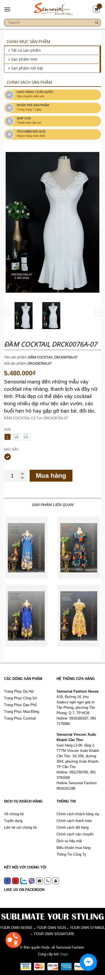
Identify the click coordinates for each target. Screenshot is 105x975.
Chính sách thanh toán (74, 821)
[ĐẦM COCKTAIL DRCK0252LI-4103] (79, 548)
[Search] (97, 22)
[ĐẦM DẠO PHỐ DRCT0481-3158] (26, 616)
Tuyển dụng (13, 821)
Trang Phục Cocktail (20, 718)
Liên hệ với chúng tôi (20, 827)
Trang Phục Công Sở (20, 698)
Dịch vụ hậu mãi (69, 841)
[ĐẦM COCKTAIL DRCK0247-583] (79, 616)
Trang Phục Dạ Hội (19, 691)
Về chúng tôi (14, 814)
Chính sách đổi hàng (73, 827)
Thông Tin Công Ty (71, 854)
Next (98, 312)
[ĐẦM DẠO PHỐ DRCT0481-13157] (26, 548)
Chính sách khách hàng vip (78, 814)
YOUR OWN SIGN (51, 928)
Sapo (64, 954)
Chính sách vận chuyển (75, 834)
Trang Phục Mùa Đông (21, 712)
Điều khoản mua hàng (73, 848)
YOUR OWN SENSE (16, 928)
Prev (7, 312)
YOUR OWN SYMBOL (87, 928)
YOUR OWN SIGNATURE (54, 934)
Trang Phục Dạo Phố (20, 705)
